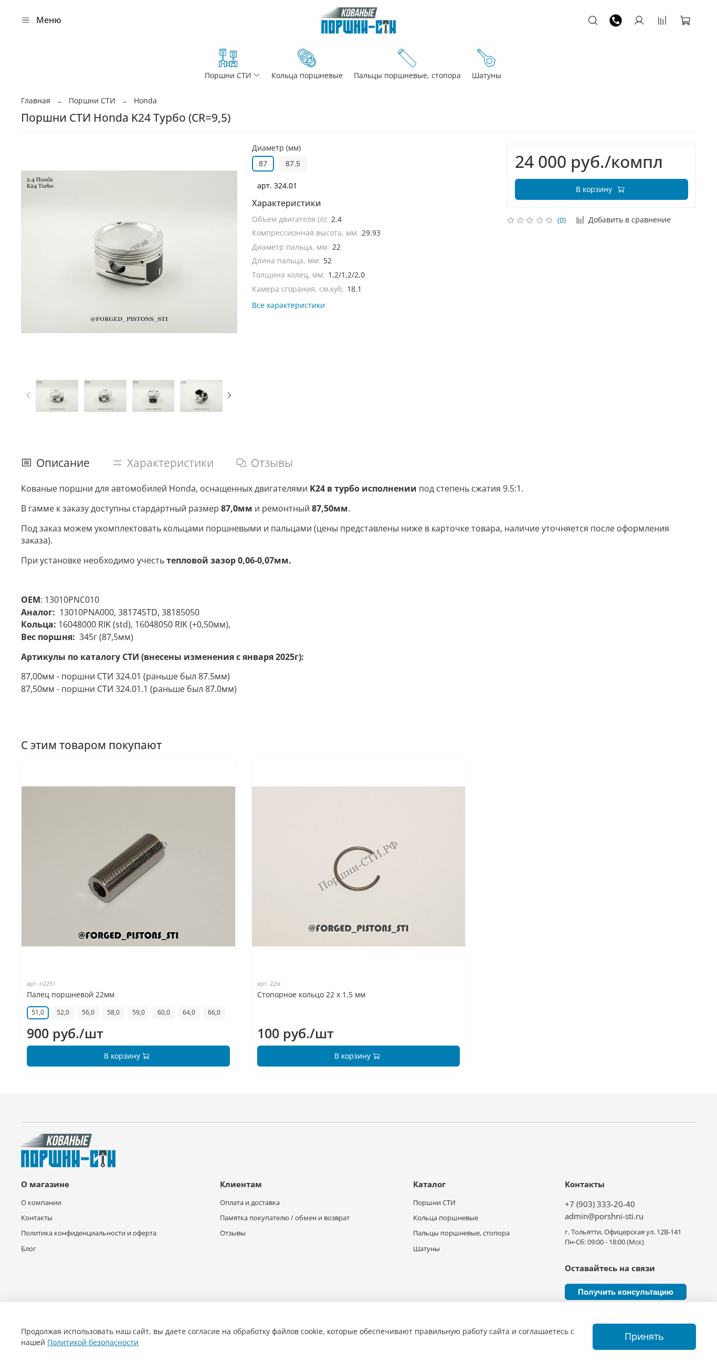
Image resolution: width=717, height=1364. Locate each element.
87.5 (293, 163)
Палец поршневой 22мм (70, 994)
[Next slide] (223, 252)
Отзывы (233, 1233)
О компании (41, 1202)
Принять (644, 1336)
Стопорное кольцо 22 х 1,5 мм (311, 994)
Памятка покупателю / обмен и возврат (285, 1217)
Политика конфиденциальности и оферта (88, 1233)
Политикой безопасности (93, 1342)
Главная (35, 100)
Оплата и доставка (250, 1202)
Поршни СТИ (228, 75)
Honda (145, 100)
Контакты (36, 1217)
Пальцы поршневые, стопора (407, 75)
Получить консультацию (625, 1291)
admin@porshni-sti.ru (604, 1216)
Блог (28, 1248)
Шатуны (486, 75)
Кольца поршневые (307, 75)
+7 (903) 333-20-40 (600, 1204)
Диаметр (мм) (276, 148)
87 (263, 163)
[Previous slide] (36, 252)
